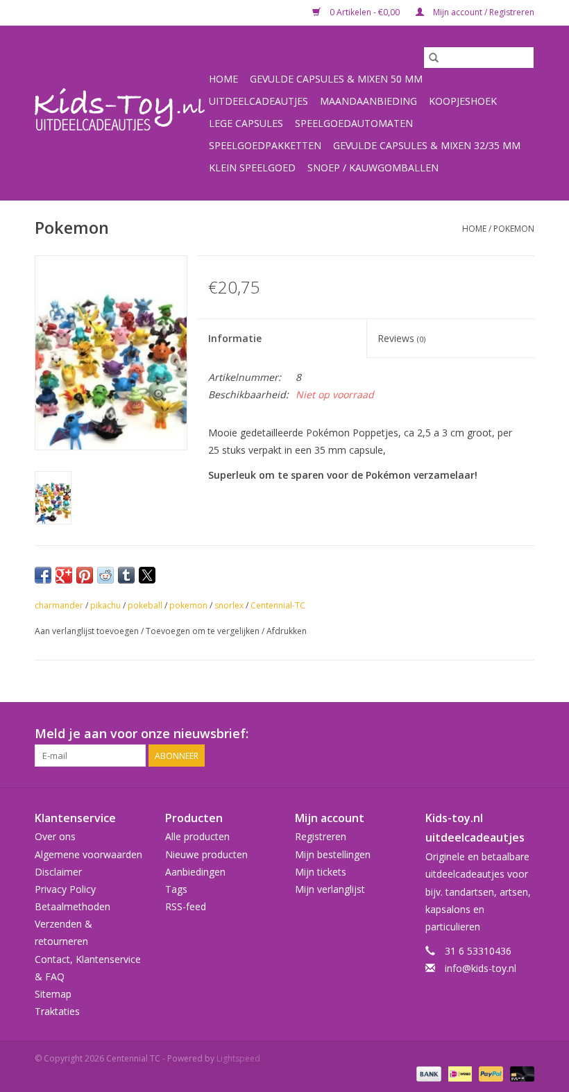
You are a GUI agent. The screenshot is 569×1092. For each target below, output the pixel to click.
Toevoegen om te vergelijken (204, 631)
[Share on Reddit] (105, 575)
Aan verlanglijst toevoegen (88, 631)
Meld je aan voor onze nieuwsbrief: (141, 733)
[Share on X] (147, 575)
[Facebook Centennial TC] (498, 734)
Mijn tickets (320, 871)
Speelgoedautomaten (354, 123)
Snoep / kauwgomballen (373, 167)
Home (223, 78)
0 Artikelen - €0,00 (365, 12)
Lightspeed (238, 1058)
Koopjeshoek (463, 101)
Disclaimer (58, 871)
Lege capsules (246, 123)
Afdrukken (286, 631)
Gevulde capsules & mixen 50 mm (336, 78)
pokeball (145, 605)
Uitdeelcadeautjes (258, 101)
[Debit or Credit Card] (519, 1073)
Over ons (55, 836)
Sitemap (53, 993)
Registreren (320, 836)
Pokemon (513, 228)
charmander (59, 605)
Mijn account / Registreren (482, 12)
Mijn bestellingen (333, 854)
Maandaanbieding (368, 101)
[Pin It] (84, 575)
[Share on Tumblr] (126, 575)
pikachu (105, 605)
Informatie (235, 338)
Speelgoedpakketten (265, 145)
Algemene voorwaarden (88, 854)
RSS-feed (185, 906)
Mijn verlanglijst (330, 889)
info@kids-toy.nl (480, 968)
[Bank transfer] (427, 1073)
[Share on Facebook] (43, 575)
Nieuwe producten (206, 854)
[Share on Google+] (64, 575)
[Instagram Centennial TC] (523, 734)
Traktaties (57, 1011)
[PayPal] (489, 1073)
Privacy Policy (65, 889)
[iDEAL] (458, 1073)
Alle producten (197, 836)
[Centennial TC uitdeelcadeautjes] (120, 112)
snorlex (229, 605)
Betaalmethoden (72, 906)
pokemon (188, 605)
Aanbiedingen (195, 871)
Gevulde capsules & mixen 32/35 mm (426, 145)
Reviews (401, 338)
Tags (176, 889)
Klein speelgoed (252, 167)
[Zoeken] (433, 57)
